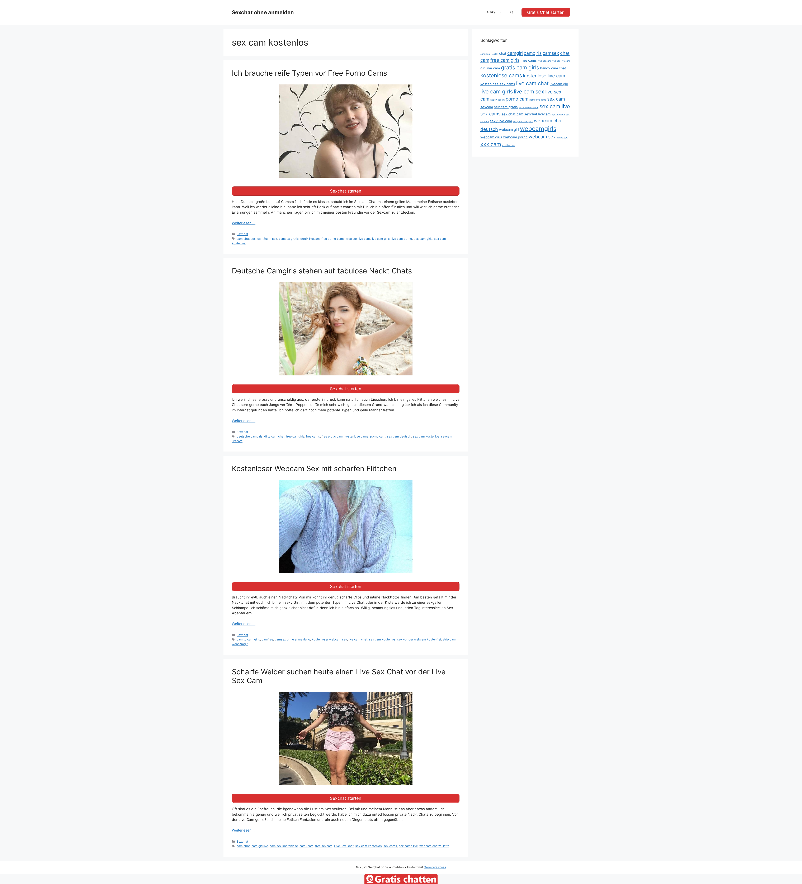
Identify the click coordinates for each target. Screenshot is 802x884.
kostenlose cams (356, 436)
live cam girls (381, 238)
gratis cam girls (520, 67)
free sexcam (323, 846)
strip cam (449, 639)
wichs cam (562, 137)
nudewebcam (497, 99)
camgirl (515, 53)
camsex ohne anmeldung (292, 639)
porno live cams (537, 99)
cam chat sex (246, 238)
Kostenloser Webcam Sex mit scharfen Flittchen (314, 468)
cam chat (243, 846)
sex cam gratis (506, 107)
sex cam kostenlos (426, 436)
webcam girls (491, 137)
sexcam (486, 107)
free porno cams (333, 238)
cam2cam (306, 846)
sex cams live (408, 846)
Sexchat (242, 234)
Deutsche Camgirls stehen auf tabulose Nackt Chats (322, 270)
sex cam (556, 99)
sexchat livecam (537, 114)
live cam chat (358, 639)
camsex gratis (289, 238)
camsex (551, 53)
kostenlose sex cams (497, 84)
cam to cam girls (248, 639)
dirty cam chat (274, 436)
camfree (267, 639)
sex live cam (558, 114)
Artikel (491, 12)
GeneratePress (435, 867)
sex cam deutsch (399, 436)
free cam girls (504, 60)
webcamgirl (240, 644)
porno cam (377, 436)
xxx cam (490, 144)
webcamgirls (538, 128)
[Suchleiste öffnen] (511, 12)
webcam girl (509, 130)
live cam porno (401, 238)
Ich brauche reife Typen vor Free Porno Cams (309, 73)
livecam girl (559, 84)
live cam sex (529, 91)
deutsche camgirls (250, 436)
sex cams (390, 846)
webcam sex (542, 136)
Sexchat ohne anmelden (263, 12)
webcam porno (515, 137)
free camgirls (295, 436)
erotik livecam (310, 238)
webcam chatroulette (434, 846)
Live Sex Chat (344, 846)
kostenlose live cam (544, 75)
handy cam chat (553, 68)
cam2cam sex (267, 238)
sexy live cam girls (523, 121)
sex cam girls (423, 238)
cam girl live (259, 846)
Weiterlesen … (243, 223)
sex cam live (554, 106)
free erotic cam (332, 436)
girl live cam (490, 68)
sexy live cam (501, 121)
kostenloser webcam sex (329, 639)
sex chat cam (512, 114)
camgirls (533, 53)
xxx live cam (508, 145)
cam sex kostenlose (284, 846)
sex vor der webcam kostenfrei (419, 639)
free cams (313, 436)
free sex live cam (358, 238)
